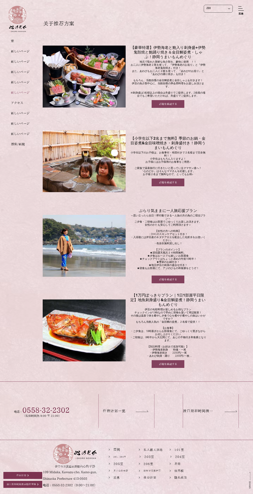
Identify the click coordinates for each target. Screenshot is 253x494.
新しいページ (20, 51)
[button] (241, 13)
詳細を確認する (168, 104)
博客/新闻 (18, 144)
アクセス (17, 102)
